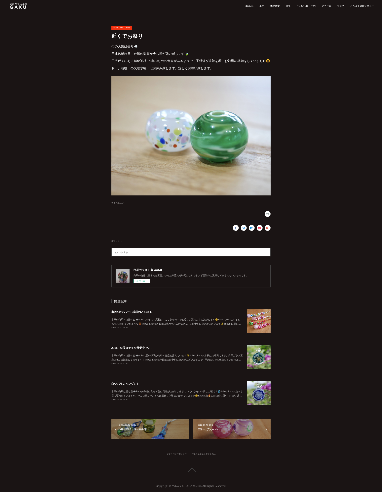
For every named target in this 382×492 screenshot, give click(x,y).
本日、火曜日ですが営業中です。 (132, 348)
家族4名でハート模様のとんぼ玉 (131, 312)
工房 (261, 5)
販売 (288, 5)
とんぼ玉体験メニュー (362, 5)
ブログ (340, 5)
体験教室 (275, 5)
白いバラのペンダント (125, 384)
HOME (249, 5)
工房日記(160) (117, 203)
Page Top (191, 470)
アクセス (326, 5)
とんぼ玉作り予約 (306, 5)
